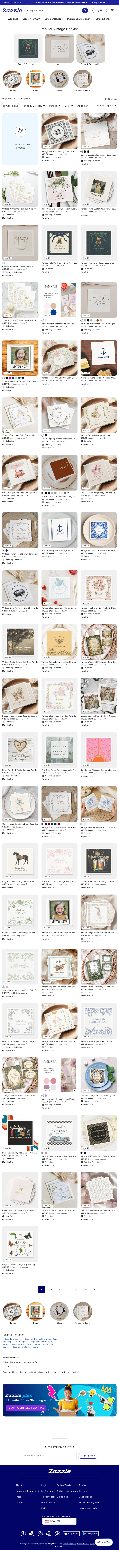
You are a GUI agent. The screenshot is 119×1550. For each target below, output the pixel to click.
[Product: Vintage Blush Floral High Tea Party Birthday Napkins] (60, 696)
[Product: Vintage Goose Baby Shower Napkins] (60, 1021)
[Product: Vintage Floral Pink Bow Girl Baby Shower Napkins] (60, 358)
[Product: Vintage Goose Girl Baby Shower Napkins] (20, 415)
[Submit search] (84, 10)
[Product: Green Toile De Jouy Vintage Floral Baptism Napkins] (20, 912)
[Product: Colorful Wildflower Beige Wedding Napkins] (20, 243)
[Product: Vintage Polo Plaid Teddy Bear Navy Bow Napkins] (60, 243)
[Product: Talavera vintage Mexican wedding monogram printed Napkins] (99, 1075)
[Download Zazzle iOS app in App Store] (71, 1533)
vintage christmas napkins (40, 1341)
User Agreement (69, 1544)
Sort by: (100, 105)
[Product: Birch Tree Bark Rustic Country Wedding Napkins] (20, 750)
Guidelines (94, 1544)
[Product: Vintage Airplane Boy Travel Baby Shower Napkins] (60, 967)
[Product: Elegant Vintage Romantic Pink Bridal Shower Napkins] (60, 1075)
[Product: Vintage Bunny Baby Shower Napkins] (99, 415)
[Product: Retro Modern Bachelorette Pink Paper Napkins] (60, 300)
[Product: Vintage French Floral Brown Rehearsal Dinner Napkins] (20, 530)
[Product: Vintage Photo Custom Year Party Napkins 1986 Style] (99, 189)
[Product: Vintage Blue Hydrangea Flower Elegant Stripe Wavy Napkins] (60, 588)
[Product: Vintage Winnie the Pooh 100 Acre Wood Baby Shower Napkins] (20, 189)
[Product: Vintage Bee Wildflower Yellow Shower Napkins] (60, 642)
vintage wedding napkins (34, 1339)
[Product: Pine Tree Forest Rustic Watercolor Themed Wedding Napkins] (60, 750)
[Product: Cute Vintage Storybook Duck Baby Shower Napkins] (20, 804)
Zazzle (5, 2)
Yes (9, 1366)
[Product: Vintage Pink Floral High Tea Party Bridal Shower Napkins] (99, 588)
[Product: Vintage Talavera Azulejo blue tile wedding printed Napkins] (99, 530)
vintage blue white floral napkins (25, 1347)
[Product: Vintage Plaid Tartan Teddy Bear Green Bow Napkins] (99, 243)
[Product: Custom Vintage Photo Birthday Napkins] (99, 696)
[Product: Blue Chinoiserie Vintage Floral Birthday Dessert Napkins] (99, 1021)
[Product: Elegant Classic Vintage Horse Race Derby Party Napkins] (20, 861)
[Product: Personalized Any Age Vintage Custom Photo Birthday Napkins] (20, 1133)
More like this (48, 160)
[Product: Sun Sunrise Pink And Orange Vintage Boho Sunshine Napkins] (99, 750)
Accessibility (59, 1546)
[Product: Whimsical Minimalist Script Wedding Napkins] (99, 300)
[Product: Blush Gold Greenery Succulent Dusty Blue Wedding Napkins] (60, 189)
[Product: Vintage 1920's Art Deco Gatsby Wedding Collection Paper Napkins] (99, 1133)
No (20, 1366)
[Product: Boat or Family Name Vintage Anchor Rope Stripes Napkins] (60, 530)
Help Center (75, 1372)
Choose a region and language (56, 1516)
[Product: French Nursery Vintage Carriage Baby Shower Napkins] (60, 1190)
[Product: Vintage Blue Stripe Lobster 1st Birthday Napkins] (99, 804)
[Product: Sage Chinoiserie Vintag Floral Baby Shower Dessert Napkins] (20, 967)
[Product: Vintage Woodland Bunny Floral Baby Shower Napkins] (99, 967)
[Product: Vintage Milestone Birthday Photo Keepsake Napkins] (20, 358)
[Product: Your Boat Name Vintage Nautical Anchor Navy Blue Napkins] (99, 358)
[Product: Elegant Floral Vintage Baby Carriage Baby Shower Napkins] (20, 696)
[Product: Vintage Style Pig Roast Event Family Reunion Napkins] (20, 588)
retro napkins (22, 1341)
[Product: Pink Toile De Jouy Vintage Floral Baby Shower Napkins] (60, 861)
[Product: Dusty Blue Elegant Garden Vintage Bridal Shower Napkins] (20, 1021)
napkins (6, 1344)
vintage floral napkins (12, 1339)
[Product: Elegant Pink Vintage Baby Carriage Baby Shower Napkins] (99, 473)
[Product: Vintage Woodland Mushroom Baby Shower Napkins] (99, 642)
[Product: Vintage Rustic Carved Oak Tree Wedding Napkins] (20, 642)
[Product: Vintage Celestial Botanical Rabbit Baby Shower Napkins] (20, 1075)
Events (17, 2)
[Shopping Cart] (112, 10)
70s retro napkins (34, 1344)
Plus (26, 2)
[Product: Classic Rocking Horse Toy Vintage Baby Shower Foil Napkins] (20, 1190)
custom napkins (18, 1344)
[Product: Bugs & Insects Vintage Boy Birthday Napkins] (20, 1244)
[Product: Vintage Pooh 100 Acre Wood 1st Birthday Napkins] (20, 300)
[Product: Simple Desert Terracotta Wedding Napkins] (60, 473)
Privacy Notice (83, 1544)
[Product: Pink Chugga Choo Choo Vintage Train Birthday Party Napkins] (20, 473)
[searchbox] (57, 10)
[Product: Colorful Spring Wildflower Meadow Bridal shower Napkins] (60, 415)
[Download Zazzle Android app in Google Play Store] (90, 1533)
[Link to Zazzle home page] (13, 10)
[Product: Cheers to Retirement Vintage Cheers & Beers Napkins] (99, 861)
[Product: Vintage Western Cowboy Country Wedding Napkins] (60, 131)
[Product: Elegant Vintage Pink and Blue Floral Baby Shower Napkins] (99, 1190)
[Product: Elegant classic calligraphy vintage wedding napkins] (99, 131)
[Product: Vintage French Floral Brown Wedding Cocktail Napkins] (60, 804)
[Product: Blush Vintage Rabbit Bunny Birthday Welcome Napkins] (99, 912)
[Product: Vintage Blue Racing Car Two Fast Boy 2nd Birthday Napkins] (60, 1133)
